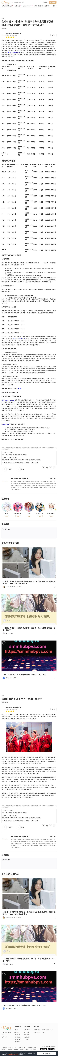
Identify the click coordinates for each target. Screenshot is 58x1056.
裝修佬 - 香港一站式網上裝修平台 (40, 513)
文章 (19, 388)
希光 (6, 513)
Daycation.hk (51, 513)
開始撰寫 (52, 2)
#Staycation (37, 1032)
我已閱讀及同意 (46, 1053)
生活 (3, 18)
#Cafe (51, 1030)
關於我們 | (5, 1049)
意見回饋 (17, 1039)
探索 (36, 6)
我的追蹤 (27, 1037)
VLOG (17, 1032)
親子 (23, 459)
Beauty (20, 1047)
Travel (12, 1047)
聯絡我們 (35, 1049)
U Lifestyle (5, 1047)
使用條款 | (17, 1049)
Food (25, 1047)
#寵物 (35, 1030)
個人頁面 (27, 1030)
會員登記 (45, 2)
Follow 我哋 (34, 462)
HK (16, 1047)
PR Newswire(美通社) (13, 33)
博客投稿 (17, 1042)
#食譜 (47, 1030)
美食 (19, 459)
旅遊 (15, 459)
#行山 (39, 1030)
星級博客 (47, 6)
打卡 (11, 459)
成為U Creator (27, 6)
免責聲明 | (11, 1049)
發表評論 (6, 529)
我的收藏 (27, 1034)
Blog (30, 1047)
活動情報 (38, 459)
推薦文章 (40, 6)
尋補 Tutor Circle (14, 53)
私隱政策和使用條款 (13, 1054)
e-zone (34, 1047)
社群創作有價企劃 (7, 6)
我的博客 (27, 1039)
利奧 (29, 513)
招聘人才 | (29, 1049)
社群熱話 (17, 6)
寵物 (26, 459)
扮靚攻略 (31, 459)
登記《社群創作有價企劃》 (20, 454)
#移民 (43, 1032)
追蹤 (53, 35)
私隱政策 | (23, 1049)
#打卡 (43, 1030)
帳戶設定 (27, 1032)
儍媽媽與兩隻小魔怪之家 (18, 513)
